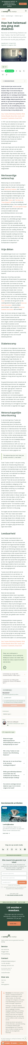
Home (2, 16)
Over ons (3, 980)
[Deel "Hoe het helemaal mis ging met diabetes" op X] (23, 71)
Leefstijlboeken (8, 824)
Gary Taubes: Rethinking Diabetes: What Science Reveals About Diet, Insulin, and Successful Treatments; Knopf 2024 (13, 116)
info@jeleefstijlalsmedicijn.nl (8, 961)
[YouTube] (16, 849)
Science (11, 200)
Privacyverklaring (5, 954)
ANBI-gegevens (5, 984)
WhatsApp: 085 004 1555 (7, 965)
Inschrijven (23, 3)
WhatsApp (10, 71)
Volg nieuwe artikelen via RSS (15, 895)
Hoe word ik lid (5, 949)
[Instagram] (11, 849)
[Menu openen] (25, 10)
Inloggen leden (5, 951)
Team (2, 982)
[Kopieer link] (6, 74)
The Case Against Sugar (20, 206)
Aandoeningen (9, 16)
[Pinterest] (24, 849)
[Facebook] (7, 849)
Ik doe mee (14, 923)
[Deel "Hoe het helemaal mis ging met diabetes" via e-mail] (2, 74)
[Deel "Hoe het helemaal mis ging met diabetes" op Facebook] (16, 71)
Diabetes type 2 (19, 16)
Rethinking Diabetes (10, 189)
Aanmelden (14, 705)
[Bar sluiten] (26, 4)
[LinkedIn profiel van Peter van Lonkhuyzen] (7, 725)
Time (2, 301)
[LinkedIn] (3, 849)
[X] (20, 849)
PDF (5, 67)
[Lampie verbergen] (25, 1038)
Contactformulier (5, 972)
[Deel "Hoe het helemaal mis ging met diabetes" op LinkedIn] (20, 71)
